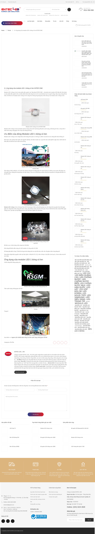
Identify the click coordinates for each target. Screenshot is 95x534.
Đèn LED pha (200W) (14, 446)
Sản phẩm (47, 21)
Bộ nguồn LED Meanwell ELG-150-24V (79, 428)
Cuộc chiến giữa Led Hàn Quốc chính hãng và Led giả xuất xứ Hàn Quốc (87, 42)
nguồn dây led (79, 312)
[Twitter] (58, 342)
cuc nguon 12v (79, 270)
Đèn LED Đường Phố (14, 437)
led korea (80, 292)
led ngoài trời (80, 294)
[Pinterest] (62, 342)
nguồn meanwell (78, 325)
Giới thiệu (39, 21)
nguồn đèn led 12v (84, 327)
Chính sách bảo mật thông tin (55, 494)
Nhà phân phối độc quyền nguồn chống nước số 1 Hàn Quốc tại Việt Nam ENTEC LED (86, 64)
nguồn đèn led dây (81, 329)
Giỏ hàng (74, 21)
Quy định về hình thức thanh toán (37, 492)
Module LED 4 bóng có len (46, 428)
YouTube (8, 522)
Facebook (3, 522)
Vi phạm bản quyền (53, 496)
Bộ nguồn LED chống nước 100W (47, 437)
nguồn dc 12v (84, 310)
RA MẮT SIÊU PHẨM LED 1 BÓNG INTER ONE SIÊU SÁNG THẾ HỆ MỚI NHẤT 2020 (86, 53)
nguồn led (84, 315)
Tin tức (54, 21)
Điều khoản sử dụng (53, 492)
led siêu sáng (82, 298)
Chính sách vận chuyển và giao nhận (38, 494)
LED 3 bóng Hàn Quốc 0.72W (77, 446)
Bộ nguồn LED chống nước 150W (47, 446)
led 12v (86, 273)
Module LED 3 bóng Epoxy (31, 15)
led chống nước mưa (82, 284)
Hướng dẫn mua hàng (35, 504)
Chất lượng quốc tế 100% (84, 25)
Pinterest (12, 522)
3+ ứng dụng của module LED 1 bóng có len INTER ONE (23, 88)
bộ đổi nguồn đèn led (82, 266)
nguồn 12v (78, 305)
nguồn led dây (84, 320)
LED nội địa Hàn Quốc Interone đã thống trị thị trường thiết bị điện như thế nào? (87, 74)
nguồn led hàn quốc (81, 322)
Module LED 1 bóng (9, 207)
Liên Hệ (61, 21)
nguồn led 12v (80, 317)
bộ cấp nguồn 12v (80, 261)
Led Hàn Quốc (30, 21)
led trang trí (82, 300)
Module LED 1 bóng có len (54, 15)
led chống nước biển (81, 281)
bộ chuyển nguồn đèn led (83, 260)
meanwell (88, 301)
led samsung (82, 296)
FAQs (67, 21)
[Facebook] (54, 342)
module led (81, 303)
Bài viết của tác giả (20, 372)
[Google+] (65, 342)
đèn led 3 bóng (83, 330)
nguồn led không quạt (82, 324)
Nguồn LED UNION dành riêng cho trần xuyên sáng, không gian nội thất (29, 337)
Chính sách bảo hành (35, 496)
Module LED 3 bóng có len (42, 15)
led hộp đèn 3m (81, 290)
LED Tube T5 (13, 428)
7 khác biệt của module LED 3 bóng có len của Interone (87, 84)
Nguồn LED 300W (64, 15)
